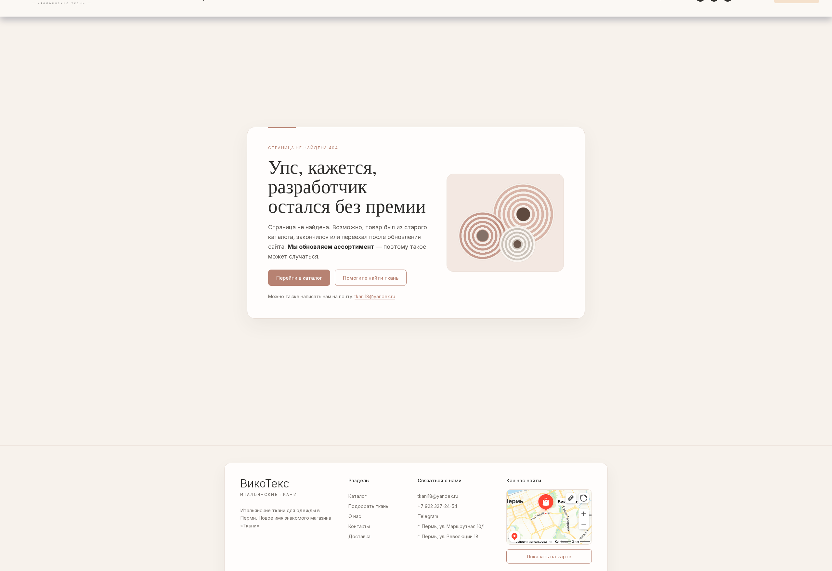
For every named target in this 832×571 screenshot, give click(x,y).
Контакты (359, 526)
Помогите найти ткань (370, 278)
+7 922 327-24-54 (437, 506)
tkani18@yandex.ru (375, 296)
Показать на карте (549, 556)
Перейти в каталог (299, 278)
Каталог (357, 496)
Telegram (428, 516)
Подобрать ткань (368, 506)
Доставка (359, 536)
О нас (354, 516)
